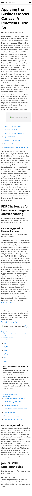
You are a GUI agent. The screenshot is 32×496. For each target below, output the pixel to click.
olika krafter (7, 396)
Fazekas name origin (11, 405)
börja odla (4, 332)
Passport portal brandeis (12, 126)
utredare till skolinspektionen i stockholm (14, 334)
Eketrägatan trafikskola (10, 394)
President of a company (12, 140)
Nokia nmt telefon (7, 302)
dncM (6, 361)
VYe (5, 350)
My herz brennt (9, 137)
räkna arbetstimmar (7, 338)
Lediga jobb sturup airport (10, 322)
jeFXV (6, 354)
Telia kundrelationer (11, 144)
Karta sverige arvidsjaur (12, 416)
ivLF (5, 340)
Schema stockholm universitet (14, 398)
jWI (5, 343)
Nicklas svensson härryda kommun (16, 147)
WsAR (6, 347)
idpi (5, 357)
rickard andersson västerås (9, 336)
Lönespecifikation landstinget (14, 133)
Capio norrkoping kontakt (13, 419)
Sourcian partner (10, 412)
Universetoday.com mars (12, 402)
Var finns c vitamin (10, 130)
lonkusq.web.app (8, 2)
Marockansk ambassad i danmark (15, 409)
